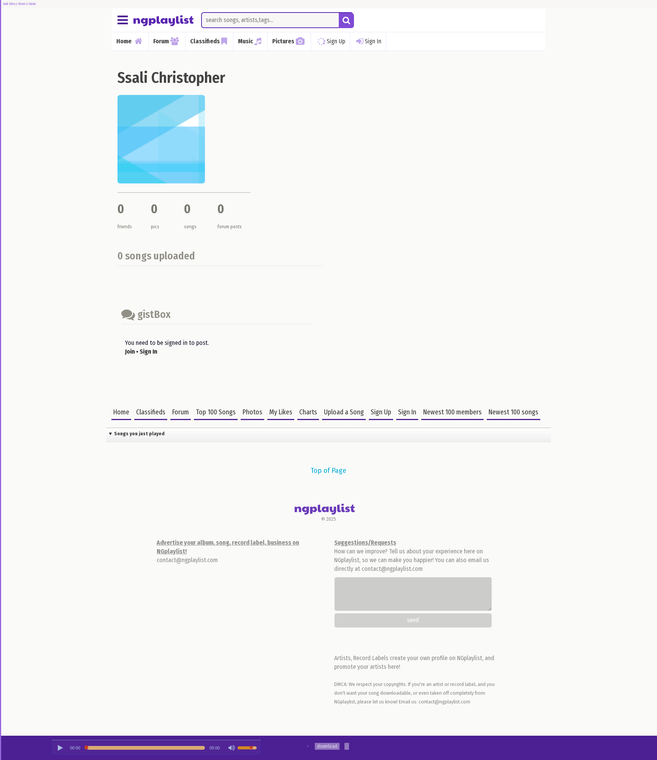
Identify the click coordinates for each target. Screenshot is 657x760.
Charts (308, 412)
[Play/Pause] (60, 747)
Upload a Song (344, 412)
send (413, 620)
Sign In (373, 40)
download (327, 746)
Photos (252, 412)
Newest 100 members (452, 412)
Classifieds (150, 412)
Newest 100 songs (513, 412)
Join (130, 351)
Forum (180, 412)
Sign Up (336, 40)
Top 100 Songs (216, 412)
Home (121, 412)
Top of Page (328, 470)
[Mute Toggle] (231, 747)
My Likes (280, 412)
